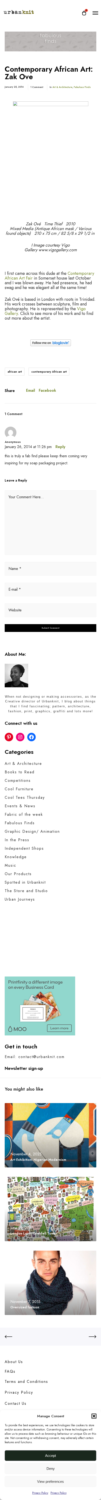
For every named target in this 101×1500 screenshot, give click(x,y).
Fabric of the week (24, 814)
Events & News (20, 806)
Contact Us (16, 1403)
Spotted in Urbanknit (25, 882)
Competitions (18, 780)
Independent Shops (24, 848)
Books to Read (20, 772)
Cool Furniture (19, 789)
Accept (50, 1456)
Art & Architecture (62, 87)
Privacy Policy (40, 1493)
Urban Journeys (20, 899)
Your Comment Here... (26, 497)
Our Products (18, 874)
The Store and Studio (26, 891)
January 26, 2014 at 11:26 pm (28, 447)
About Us (14, 1361)
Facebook (47, 390)
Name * (14, 568)
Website (15, 610)
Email (30, 390)
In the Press (17, 840)
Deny (51, 1469)
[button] (94, 1416)
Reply (60, 447)
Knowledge (16, 857)
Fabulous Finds (82, 87)
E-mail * (14, 589)
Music (10, 865)
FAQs (10, 1371)
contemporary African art (49, 371)
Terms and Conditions (26, 1381)
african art (15, 371)
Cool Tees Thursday (25, 797)
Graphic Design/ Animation (32, 831)
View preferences (50, 1481)
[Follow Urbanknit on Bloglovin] (50, 345)
